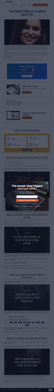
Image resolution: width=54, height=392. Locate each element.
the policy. (36, 203)
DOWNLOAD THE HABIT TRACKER (27, 200)
